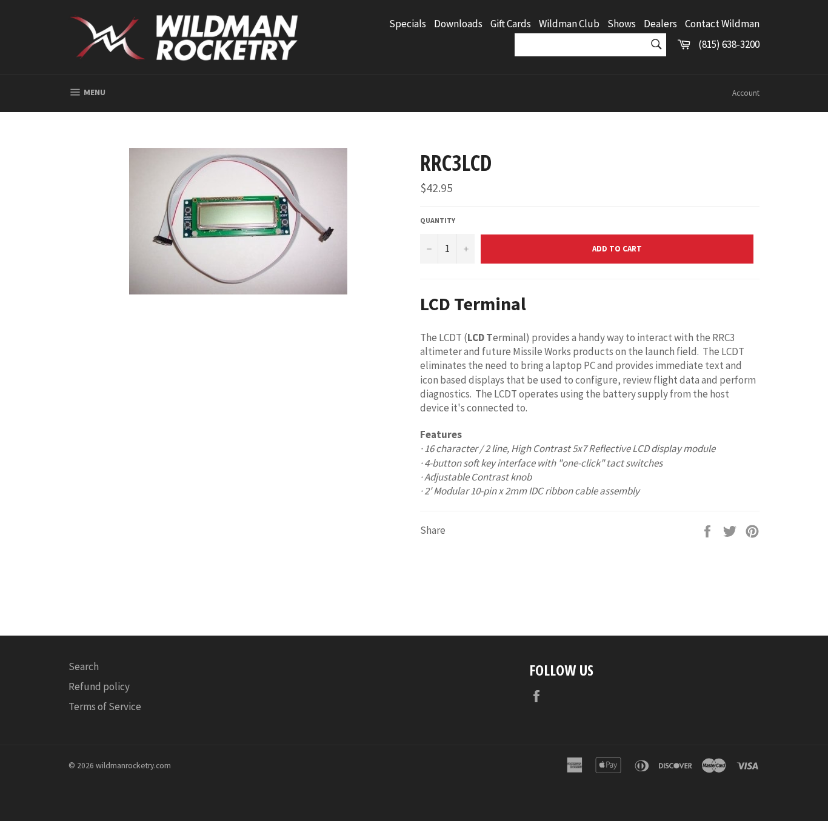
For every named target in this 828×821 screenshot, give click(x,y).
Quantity (437, 220)
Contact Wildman (722, 23)
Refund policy (99, 686)
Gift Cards (510, 23)
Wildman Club (569, 23)
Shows (621, 23)
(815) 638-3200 (729, 44)
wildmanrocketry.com (133, 765)
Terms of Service (104, 706)
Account (746, 93)
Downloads (458, 23)
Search (83, 666)
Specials (407, 23)
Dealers (660, 23)
